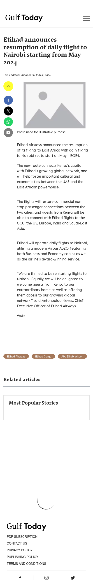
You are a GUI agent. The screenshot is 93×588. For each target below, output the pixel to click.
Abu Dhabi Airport (72, 356)
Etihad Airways (16, 356)
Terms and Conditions (26, 563)
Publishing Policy (22, 556)
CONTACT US (17, 543)
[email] (8, 132)
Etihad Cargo (43, 356)
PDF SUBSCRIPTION (22, 536)
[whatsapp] (8, 121)
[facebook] (8, 100)
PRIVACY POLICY (20, 550)
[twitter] (8, 110)
